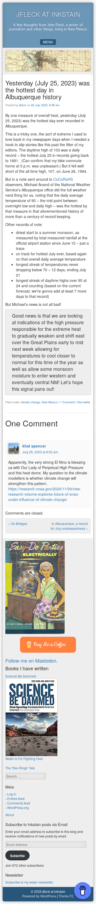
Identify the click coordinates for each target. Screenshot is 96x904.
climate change (30, 402)
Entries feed (16, 798)
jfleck (22, 105)
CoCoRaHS (62, 179)
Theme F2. (66, 896)
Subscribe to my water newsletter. (29, 882)
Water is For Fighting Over (24, 758)
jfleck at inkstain (48, 14)
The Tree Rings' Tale (20, 768)
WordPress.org (18, 807)
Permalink (83, 402)
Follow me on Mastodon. (31, 660)
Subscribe (17, 855)
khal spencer (34, 446)
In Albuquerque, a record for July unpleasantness (69, 525)
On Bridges (17, 523)
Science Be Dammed (20, 676)
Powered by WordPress (39, 896)
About (9, 814)
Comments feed (18, 803)
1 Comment (67, 402)
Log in (11, 794)
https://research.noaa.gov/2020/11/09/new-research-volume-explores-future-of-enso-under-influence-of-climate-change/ (44, 494)
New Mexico (50, 402)
